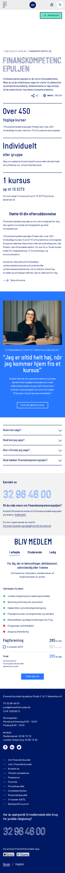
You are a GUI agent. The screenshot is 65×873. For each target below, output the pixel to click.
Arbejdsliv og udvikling (16, 51)
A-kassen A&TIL (17, 800)
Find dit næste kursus (32, 405)
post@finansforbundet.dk (16, 707)
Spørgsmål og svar (18, 804)
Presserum (14, 778)
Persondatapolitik (17, 795)
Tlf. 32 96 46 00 (11, 703)
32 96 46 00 (27, 494)
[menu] (32, 4)
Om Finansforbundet (19, 760)
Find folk (12, 782)
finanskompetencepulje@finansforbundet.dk (27, 526)
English (58, 96)
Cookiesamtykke (17, 791)
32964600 (20, 515)
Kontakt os (13, 769)
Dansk (6, 864)
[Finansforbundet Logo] (5, 5)
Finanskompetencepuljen (40, 51)
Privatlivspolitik (16, 786)
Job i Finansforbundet (20, 764)
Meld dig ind (32, 676)
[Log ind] (51, 5)
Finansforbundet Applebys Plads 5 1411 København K (32, 696)
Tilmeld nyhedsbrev (18, 773)
